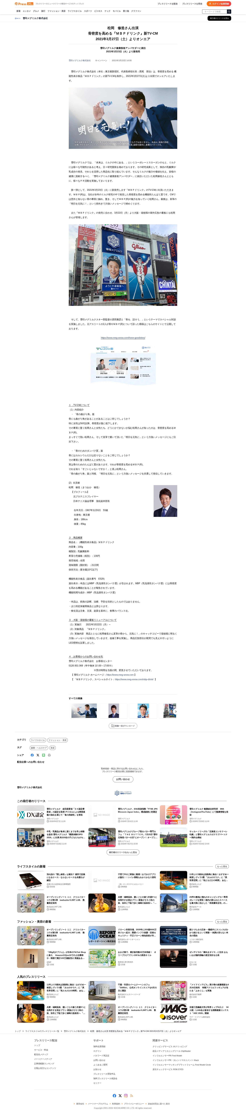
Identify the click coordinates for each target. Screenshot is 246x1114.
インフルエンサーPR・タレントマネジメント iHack (176, 1060)
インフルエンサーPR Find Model (167, 1055)
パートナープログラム (98, 1104)
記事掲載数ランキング (44, 1063)
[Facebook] (32, 755)
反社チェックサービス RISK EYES (168, 1069)
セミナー (97, 1083)
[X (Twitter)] (37, 755)
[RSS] (131, 1095)
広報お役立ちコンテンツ (45, 1068)
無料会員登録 (99, 1046)
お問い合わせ (123, 779)
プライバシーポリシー (134, 1104)
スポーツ (88, 11)
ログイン (97, 1051)
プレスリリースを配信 (168, 4)
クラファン (136, 11)
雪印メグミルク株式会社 (80, 60)
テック (107, 11)
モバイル (117, 11)
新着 (18, 11)
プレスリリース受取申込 (104, 1074)
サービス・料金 (41, 1050)
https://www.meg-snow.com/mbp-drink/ (134, 679)
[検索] (229, 11)
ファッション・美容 (56, 11)
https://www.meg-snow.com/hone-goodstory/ (123, 338)
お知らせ (97, 1069)
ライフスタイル (75, 11)
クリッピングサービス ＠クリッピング (170, 1046)
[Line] (43, 755)
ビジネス (98, 11)
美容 (53, 748)
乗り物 (126, 11)
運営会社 (80, 1104)
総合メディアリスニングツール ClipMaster (172, 1051)
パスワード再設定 (101, 1055)
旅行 (43, 11)
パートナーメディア (43, 1059)
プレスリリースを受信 (192, 4)
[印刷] (49, 755)
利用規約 (116, 1104)
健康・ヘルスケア (39, 748)
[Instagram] (126, 1095)
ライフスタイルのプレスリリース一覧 (42, 1031)
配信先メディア (41, 1054)
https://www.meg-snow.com (120, 675)
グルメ (36, 11)
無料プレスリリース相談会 (105, 1078)
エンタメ (27, 11)
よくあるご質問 (100, 1065)
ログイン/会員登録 (220, 4)
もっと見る (222, 866)
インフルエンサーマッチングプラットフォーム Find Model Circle (182, 1065)
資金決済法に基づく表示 (159, 1104)
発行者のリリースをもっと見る (123, 852)
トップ (18, 1031)
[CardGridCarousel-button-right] (176, 712)
